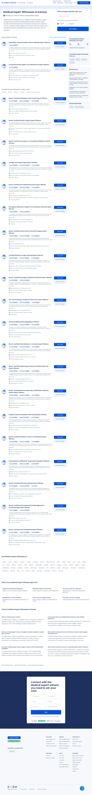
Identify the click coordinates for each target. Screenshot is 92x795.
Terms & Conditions (42, 789)
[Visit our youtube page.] (16, 787)
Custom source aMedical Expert (33, 92)
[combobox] (48, 707)
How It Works (75, 739)
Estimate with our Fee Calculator (77, 47)
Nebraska (4, 92)
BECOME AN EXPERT (57, 1)
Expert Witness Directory (7, 665)
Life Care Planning (63, 748)
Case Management (50, 739)
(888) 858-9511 (67, 1)
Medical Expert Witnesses (21, 665)
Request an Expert (83, 2)
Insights (74, 771)
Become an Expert (14, 741)
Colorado (22, 92)
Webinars (74, 766)
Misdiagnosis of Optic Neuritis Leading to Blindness (78, 88)
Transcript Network (50, 743)
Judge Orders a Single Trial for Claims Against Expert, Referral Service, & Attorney (78, 74)
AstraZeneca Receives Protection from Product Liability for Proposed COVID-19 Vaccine (78, 83)
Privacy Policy (23, 789)
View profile (60, 43)
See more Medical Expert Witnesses (57, 37)
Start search (73, 29)
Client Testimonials (63, 764)
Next (46, 712)
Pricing (74, 743)
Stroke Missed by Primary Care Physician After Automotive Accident (78, 96)
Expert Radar (49, 741)
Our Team (61, 757)
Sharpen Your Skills (50, 757)
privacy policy (56, 716)
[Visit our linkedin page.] (13, 787)
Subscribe (11, 751)
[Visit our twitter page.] (11, 787)
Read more (7, 30)
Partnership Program (77, 741)
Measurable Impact (63, 766)
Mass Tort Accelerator (64, 746)
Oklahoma (16, 92)
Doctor (71, 107)
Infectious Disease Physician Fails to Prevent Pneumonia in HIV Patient (77, 92)
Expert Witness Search (64, 739)
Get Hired (48, 755)
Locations (61, 760)
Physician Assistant (79, 107)
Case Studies (75, 769)
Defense (71, 24)
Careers (61, 762)
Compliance (32, 789)
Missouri (10, 92)
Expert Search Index (77, 760)
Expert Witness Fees (77, 757)
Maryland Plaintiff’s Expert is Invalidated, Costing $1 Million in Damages (78, 78)
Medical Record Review (64, 741)
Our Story (61, 755)
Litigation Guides (76, 762)
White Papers (75, 764)
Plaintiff (62, 24)
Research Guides (63, 743)
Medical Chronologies (51, 746)
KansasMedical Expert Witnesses (36, 665)
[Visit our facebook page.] (8, 787)
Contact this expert (60, 46)
